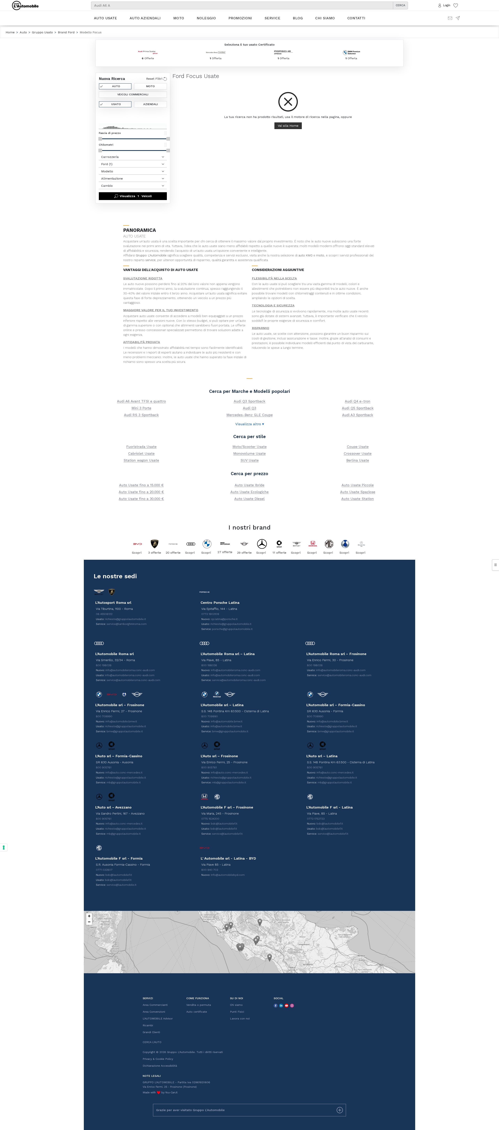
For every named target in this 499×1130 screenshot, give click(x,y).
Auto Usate (105, 18)
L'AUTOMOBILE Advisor (158, 1018)
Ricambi (148, 1025)
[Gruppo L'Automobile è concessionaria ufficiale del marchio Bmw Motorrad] (225, 543)
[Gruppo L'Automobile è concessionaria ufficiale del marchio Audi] (191, 544)
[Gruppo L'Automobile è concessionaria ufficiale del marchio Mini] (244, 544)
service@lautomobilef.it (227, 833)
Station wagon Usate (141, 460)
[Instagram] (292, 1005)
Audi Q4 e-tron (357, 401)
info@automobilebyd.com (228, 874)
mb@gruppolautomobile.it (124, 782)
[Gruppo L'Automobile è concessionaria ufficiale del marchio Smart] (279, 544)
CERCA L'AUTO (152, 1042)
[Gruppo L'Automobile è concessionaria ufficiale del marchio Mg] (329, 544)
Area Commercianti (155, 1004)
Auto (116, 86)
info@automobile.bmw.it (121, 721)
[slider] (100, 139)
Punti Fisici (237, 1011)
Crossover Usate (358, 453)
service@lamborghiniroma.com (127, 623)
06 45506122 (104, 613)
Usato (116, 104)
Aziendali (150, 104)
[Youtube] (286, 1005)
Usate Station (357, 499)
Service (272, 18)
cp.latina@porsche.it (224, 619)
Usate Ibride (249, 485)
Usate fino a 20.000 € (141, 492)
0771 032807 (104, 869)
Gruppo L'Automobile (151, 255)
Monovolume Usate (249, 453)
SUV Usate (250, 460)
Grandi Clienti (151, 1032)
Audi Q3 (249, 408)
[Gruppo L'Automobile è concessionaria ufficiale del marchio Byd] (137, 544)
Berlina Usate (357, 460)
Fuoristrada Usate (141, 447)
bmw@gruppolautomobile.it (125, 731)
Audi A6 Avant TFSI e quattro (141, 401)
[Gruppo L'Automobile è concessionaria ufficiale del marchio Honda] (313, 544)
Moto (178, 18)
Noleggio (206, 18)
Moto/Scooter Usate (250, 447)
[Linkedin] (281, 1005)
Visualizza (136, 196)
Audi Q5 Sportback (357, 408)
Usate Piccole (358, 485)
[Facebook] (276, 1005)
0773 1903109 (210, 613)
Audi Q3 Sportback (249, 401)
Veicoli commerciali (132, 94)
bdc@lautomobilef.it (224, 823)
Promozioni (240, 18)
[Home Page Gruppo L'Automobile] (25, 5)
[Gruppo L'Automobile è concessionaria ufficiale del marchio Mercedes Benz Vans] (361, 544)
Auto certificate (196, 1011)
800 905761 (103, 767)
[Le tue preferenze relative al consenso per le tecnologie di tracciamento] (3, 847)
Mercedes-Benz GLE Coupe (249, 415)
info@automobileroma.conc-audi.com (130, 670)
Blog (298, 18)
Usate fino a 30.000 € (141, 499)
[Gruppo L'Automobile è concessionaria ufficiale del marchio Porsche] (173, 544)
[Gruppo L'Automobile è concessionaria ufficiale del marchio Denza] (345, 544)
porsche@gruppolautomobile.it (232, 629)
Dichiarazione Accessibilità (160, 1065)
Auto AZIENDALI (145, 18)
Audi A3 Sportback (357, 415)
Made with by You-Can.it (160, 1092)
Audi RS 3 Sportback (141, 415)
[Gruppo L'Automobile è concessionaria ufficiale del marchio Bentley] (297, 544)
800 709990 (104, 716)
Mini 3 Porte (141, 408)
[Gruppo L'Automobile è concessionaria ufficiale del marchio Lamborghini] (154, 544)
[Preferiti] (455, 5)
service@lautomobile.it (121, 884)
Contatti (356, 18)
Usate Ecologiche (249, 492)
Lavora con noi (240, 1018)
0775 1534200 (210, 818)
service (150, 260)
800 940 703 (209, 869)
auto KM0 (305, 255)
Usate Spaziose (357, 492)
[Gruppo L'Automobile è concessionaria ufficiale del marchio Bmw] (207, 544)
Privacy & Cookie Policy (158, 1058)
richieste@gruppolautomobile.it (125, 619)
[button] (226, 928)
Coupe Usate (358, 447)
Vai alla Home (288, 126)
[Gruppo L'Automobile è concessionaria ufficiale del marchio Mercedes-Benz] (262, 544)
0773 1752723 (316, 818)
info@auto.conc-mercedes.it (123, 772)
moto (320, 255)
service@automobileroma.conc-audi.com (133, 680)
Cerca (400, 5)
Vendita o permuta (198, 1004)
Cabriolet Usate (141, 453)
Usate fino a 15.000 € (141, 485)
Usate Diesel (249, 499)
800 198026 (103, 665)
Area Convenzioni (154, 1011)
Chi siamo (325, 18)
